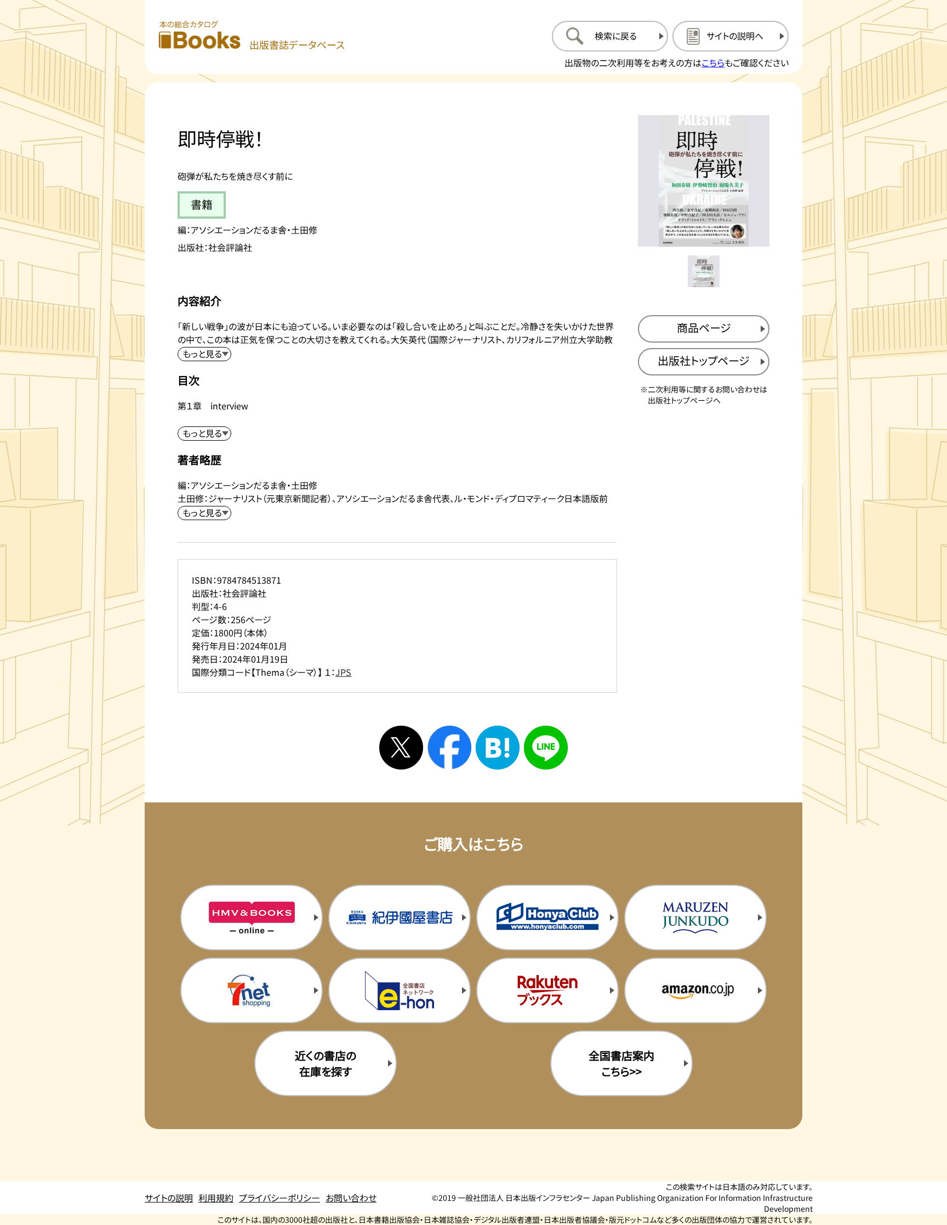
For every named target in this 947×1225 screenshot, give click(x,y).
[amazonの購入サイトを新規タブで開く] (695, 990)
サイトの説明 (169, 1197)
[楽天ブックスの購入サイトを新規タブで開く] (547, 990)
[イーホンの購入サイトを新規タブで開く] (399, 990)
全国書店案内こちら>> (621, 1063)
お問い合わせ (351, 1197)
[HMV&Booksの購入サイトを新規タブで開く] (251, 917)
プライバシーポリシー (279, 1197)
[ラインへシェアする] (546, 748)
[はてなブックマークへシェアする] (498, 748)
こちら (712, 62)
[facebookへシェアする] (449, 748)
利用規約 (215, 1197)
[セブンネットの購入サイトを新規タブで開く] (251, 990)
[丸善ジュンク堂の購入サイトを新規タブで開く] (695, 917)
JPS (343, 672)
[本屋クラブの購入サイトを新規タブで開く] (547, 917)
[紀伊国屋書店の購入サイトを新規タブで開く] (399, 917)
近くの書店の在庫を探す (325, 1063)
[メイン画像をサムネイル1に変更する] (704, 271)
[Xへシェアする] (401, 748)
